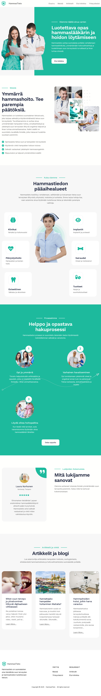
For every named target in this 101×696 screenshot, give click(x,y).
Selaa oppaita (50, 442)
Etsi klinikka (59, 61)
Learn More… (11, 624)
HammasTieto (15, 3)
